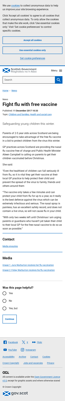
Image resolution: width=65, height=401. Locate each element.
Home (5, 90)
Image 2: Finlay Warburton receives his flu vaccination (29, 270)
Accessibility (9, 356)
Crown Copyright (11, 363)
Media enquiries (10, 246)
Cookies (46, 356)
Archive (22, 356)
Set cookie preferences (32, 58)
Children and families (19, 114)
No (10, 300)
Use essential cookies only (32, 50)
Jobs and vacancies (33, 363)
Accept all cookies (33, 40)
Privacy (50, 363)
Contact (34, 356)
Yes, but (13, 308)
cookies (15, 5)
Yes (11, 293)
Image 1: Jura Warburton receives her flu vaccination (28, 265)
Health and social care (41, 114)
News (14, 90)
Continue (9, 319)
